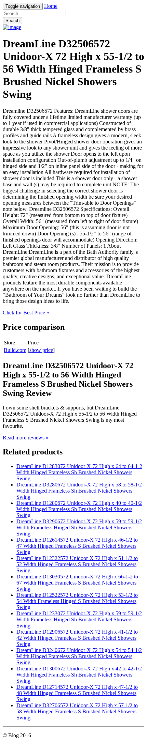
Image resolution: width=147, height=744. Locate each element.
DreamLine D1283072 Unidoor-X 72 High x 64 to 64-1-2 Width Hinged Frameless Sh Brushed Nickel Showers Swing (79, 472)
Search (12, 20)
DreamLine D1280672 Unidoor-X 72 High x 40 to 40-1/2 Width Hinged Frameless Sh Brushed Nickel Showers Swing (79, 509)
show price (41, 350)
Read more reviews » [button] (26, 437)
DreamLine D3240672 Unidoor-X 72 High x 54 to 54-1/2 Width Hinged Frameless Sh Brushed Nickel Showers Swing (79, 656)
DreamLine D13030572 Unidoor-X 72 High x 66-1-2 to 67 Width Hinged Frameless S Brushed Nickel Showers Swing (77, 583)
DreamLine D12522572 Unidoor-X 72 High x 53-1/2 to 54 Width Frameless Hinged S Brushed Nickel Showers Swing (77, 601)
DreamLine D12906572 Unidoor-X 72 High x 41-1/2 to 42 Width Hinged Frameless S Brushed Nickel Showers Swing (77, 638)
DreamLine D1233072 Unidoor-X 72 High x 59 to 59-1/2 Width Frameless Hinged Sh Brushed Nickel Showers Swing (79, 619)
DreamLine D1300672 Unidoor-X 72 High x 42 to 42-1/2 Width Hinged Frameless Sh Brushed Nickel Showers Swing (79, 675)
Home (50, 6)
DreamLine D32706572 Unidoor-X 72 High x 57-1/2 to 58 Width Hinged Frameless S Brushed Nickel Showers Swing (77, 711)
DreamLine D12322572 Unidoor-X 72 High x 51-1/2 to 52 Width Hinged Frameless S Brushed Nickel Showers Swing (77, 564)
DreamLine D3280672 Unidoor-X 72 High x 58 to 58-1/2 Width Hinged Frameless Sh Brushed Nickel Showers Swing (79, 491)
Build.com (15, 350)
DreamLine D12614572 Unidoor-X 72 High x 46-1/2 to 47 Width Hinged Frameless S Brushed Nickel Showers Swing (77, 546)
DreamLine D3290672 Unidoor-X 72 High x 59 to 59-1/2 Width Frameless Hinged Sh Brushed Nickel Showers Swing (79, 527)
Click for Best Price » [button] (26, 312)
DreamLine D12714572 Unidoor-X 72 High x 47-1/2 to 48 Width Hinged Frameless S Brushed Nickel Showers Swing (77, 693)
